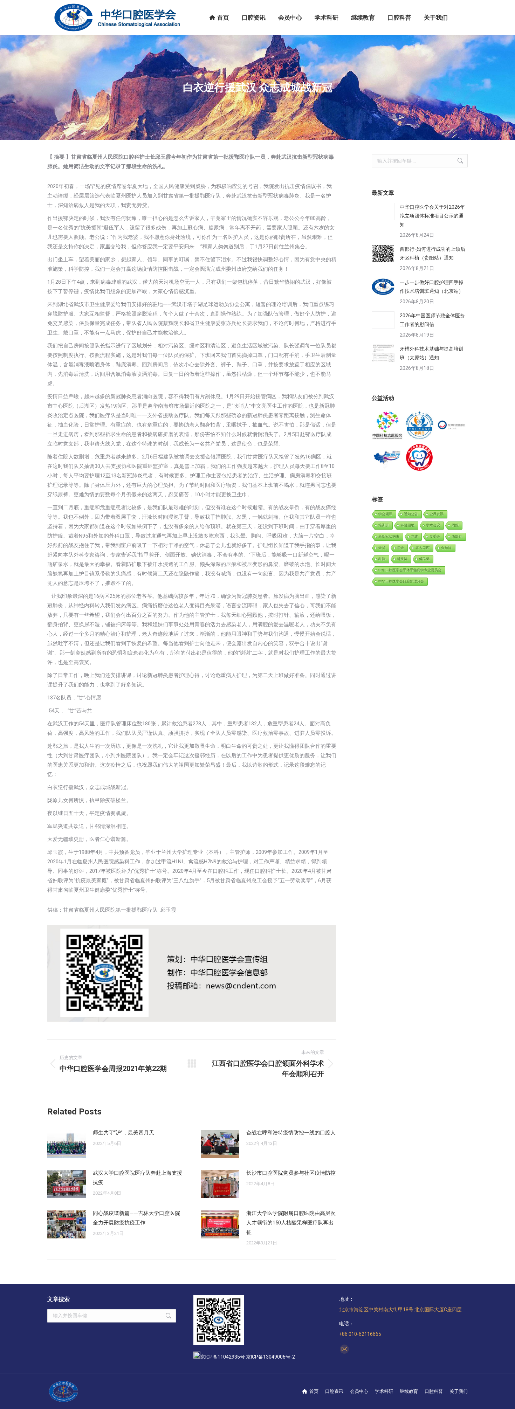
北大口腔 (423, 548)
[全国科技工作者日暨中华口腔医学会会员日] (419, 426)
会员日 (446, 548)
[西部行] (388, 458)
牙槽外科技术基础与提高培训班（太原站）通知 (432, 353)
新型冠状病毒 (388, 536)
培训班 (383, 525)
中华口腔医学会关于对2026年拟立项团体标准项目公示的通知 (432, 215)
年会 (400, 548)
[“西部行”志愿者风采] (388, 426)
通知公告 (411, 514)
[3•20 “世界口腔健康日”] (452, 426)
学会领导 (385, 514)
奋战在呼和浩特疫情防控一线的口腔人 (291, 1133)
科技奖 (402, 559)
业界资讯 (437, 514)
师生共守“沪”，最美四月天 (123, 1133)
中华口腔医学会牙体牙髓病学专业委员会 (409, 570)
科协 (381, 559)
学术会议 (433, 525)
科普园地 (407, 525)
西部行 (457, 536)
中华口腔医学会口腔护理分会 (401, 581)
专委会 (435, 536)
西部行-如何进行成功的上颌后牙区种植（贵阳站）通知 (432, 253)
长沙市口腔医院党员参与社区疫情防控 (291, 1173)
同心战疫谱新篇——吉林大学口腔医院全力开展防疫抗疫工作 (136, 1218)
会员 (381, 548)
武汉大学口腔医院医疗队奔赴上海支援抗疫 (137, 1178)
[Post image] (66, 1144)
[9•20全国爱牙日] (419, 458)
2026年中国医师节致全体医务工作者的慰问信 (432, 320)
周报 (455, 525)
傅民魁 (424, 559)
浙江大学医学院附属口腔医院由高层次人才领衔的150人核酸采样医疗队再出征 (291, 1222)
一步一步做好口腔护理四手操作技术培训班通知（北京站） (432, 286)
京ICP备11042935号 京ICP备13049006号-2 (247, 1357)
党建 (414, 536)
